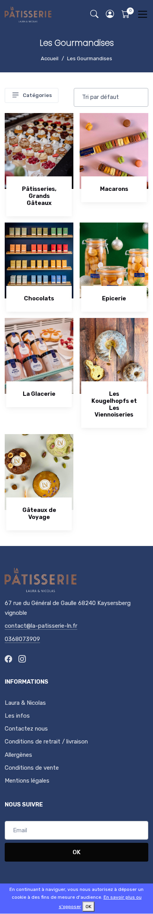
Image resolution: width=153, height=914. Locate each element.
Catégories (37, 95)
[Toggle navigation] (142, 14)
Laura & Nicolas (25, 702)
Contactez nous (26, 728)
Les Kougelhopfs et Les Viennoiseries (114, 404)
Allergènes (18, 754)
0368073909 (22, 639)
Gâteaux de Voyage (39, 513)
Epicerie (114, 298)
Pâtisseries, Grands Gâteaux (39, 196)
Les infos (17, 715)
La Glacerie (39, 393)
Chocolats (39, 298)
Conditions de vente (32, 767)
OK (76, 852)
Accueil (49, 58)
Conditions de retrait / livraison (46, 741)
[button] (110, 14)
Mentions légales (27, 780)
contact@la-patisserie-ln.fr (41, 625)
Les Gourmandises (89, 58)
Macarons (114, 188)
